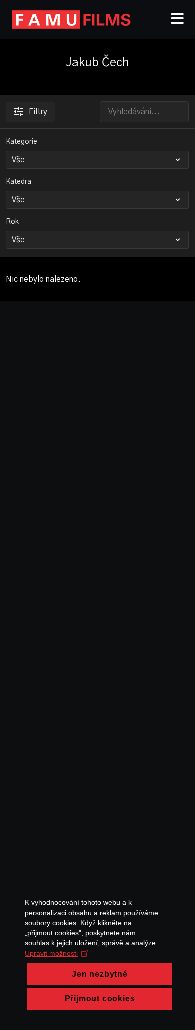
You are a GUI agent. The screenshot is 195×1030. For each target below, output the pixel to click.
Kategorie (22, 141)
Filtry (38, 112)
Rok (12, 221)
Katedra (19, 181)
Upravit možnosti (51, 953)
